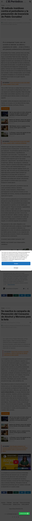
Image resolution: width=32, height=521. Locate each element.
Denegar (16, 268)
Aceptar (16, 263)
